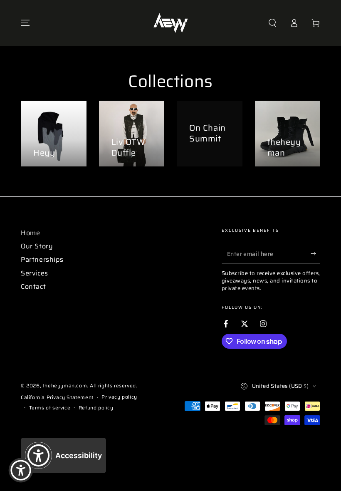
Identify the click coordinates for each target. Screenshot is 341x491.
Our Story (37, 246)
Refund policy (96, 408)
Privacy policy (119, 397)
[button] (272, 23)
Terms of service (50, 408)
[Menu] (25, 23)
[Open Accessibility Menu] (20, 470)
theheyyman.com (65, 385)
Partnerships (42, 259)
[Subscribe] (315, 254)
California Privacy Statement (57, 397)
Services (34, 273)
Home (30, 233)
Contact (33, 286)
